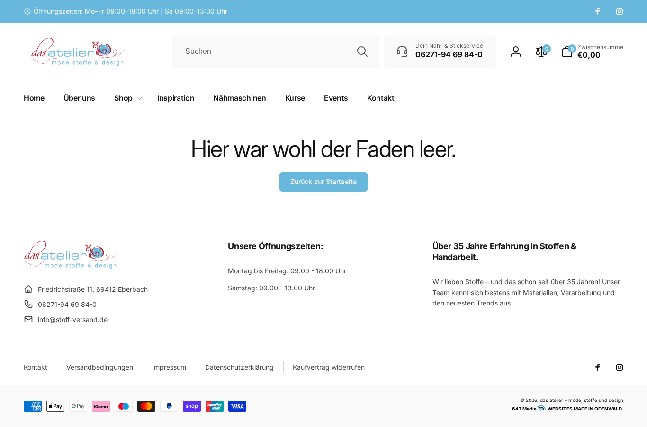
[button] (592, 51)
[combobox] (275, 51)
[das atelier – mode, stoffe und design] (71, 265)
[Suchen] (362, 51)
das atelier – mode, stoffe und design (581, 400)
